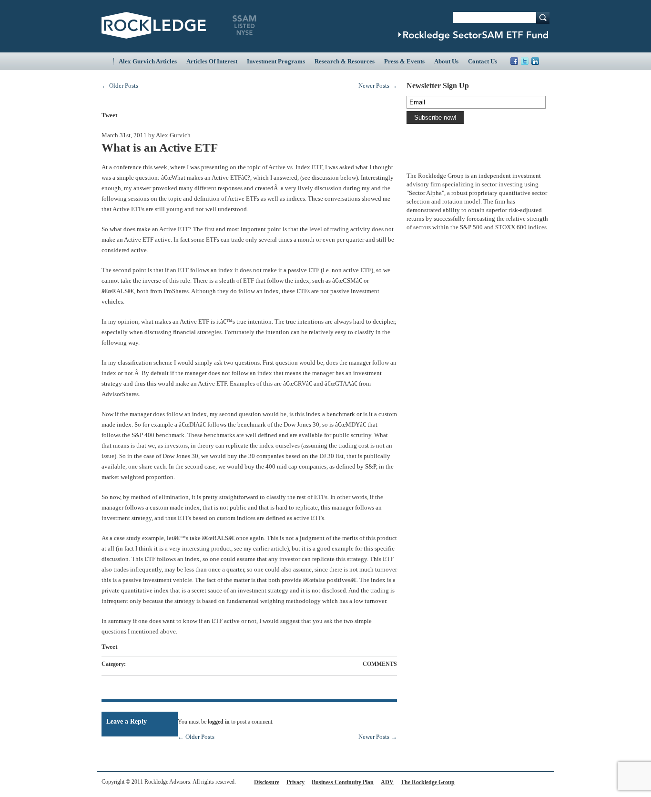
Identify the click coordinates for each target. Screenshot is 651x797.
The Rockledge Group (428, 782)
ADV (387, 782)
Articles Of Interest (211, 61)
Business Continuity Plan (343, 782)
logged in (219, 721)
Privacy (295, 782)
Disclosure (266, 782)
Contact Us (482, 61)
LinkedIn (535, 61)
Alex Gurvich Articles (148, 61)
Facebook (514, 61)
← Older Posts (120, 85)
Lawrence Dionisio (428, 161)
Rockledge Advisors (154, 25)
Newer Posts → (377, 85)
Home (107, 61)
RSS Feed (545, 61)
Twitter (525, 61)
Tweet (109, 115)
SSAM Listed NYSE (244, 25)
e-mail (353, 115)
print (384, 114)
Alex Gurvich (173, 135)
